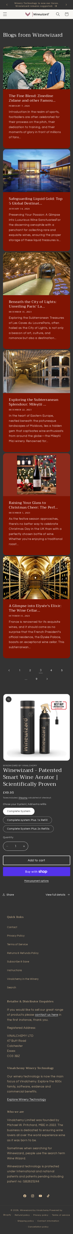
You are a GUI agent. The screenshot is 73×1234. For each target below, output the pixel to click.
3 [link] (41, 670)
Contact (12, 927)
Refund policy (22, 1215)
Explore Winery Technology (26, 1099)
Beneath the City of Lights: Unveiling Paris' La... (32, 304)
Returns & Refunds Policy (23, 953)
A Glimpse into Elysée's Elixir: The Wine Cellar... (35, 608)
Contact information (48, 1221)
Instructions (14, 970)
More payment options (36, 881)
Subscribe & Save (18, 961)
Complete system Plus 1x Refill (27, 820)
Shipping (23, 798)
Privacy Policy (15, 935)
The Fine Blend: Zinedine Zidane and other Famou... (32, 98)
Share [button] (10, 894)
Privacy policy (40, 1215)
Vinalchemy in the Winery (23, 979)
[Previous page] (9, 670)
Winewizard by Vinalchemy (34, 1210)
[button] (5, 14)
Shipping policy (26, 1221)
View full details (55, 894)
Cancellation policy (38, 1227)
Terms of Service (17, 944)
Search (11, 987)
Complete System (19, 811)
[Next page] (47, 679)
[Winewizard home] (41, 14)
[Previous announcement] (7, 5)
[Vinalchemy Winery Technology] (28, 14)
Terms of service (61, 1215)
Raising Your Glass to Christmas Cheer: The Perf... (33, 505)
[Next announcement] (66, 5)
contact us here (46, 1014)
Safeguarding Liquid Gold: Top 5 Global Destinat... (35, 201)
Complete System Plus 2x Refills (28, 828)
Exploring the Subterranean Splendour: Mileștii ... (33, 402)
